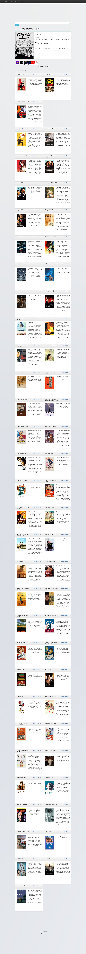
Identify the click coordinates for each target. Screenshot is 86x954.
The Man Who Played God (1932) (23, 508)
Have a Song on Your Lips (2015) (23, 318)
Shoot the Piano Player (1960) (22, 129)
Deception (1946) (21, 642)
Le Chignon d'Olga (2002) (51, 183)
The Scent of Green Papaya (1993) (51, 589)
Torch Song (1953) (49, 453)
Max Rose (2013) (21, 669)
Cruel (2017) (48, 858)
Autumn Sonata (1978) (22, 372)
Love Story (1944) (49, 507)
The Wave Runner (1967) (23, 831)
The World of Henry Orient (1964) (23, 751)
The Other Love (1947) (22, 426)
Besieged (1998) (49, 318)
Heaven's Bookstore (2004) (51, 345)
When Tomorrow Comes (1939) (51, 480)
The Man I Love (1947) (50, 723)
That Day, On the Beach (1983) (22, 616)
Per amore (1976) (49, 831)
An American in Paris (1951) (51, 615)
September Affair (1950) (51, 696)
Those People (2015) (50, 750)
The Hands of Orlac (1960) (23, 101)
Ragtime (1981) (20, 696)
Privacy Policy (43, 933)
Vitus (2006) (20, 183)
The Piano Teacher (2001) (51, 534)
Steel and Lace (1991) (50, 237)
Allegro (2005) (20, 74)
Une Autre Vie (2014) (50, 561)
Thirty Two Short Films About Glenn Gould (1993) (51, 399)
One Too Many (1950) (22, 804)
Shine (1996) (48, 264)
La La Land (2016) (21, 885)
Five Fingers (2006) (21, 453)
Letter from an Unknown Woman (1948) (51, 643)
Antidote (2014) (21, 237)
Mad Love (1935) (49, 74)
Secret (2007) (20, 561)
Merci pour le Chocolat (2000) (50, 129)
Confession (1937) (49, 777)
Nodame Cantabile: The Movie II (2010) (22, 535)
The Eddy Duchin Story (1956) (50, 372)
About (16, 1)
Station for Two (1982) (50, 426)
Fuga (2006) (20, 210)
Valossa (41, 931)
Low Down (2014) (21, 291)
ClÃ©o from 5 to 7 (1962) (51, 804)
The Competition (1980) (23, 399)
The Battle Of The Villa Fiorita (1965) (22, 724)
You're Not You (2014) (22, 777)
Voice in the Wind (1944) (23, 480)
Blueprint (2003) (49, 210)
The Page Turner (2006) (50, 291)
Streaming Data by (41, 66)
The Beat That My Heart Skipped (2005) (22, 345)
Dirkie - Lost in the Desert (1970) (23, 589)
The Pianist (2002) (21, 264)
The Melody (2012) (21, 858)
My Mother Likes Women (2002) (51, 156)
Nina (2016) (48, 669)
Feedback (21, 1)
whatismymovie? (9, 1)
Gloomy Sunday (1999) (22, 156)
